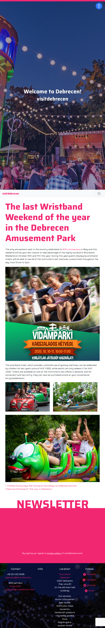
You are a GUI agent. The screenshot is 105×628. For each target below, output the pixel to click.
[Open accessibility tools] (99, 6)
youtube (91, 585)
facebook (91, 574)
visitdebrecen (10, 193)
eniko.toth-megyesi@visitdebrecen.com (19, 588)
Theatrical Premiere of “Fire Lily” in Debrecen (28, 489)
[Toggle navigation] (99, 193)
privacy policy (54, 553)
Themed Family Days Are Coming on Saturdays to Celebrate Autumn (41, 485)
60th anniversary (71, 249)
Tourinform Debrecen (65, 576)
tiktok (91, 590)
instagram (90, 579)
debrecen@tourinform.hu (18, 577)
